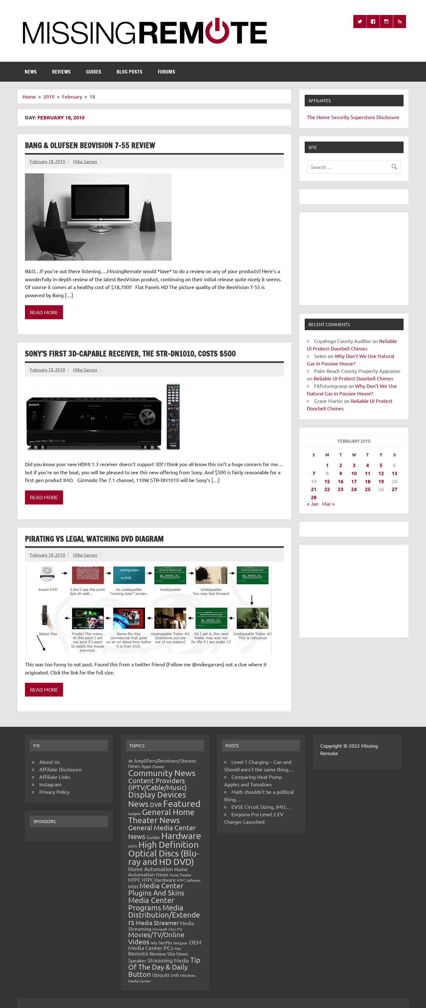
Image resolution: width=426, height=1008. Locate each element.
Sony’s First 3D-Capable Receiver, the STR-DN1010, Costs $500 (130, 353)
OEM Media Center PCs (164, 945)
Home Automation (150, 869)
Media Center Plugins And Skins (156, 889)
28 (314, 497)
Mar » (328, 503)
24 (354, 489)
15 (327, 481)
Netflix (165, 942)
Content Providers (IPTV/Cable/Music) (157, 783)
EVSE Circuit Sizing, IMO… (260, 806)
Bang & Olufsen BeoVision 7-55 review (90, 145)
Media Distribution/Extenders (164, 915)
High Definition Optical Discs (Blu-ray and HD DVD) (163, 853)
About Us (49, 762)
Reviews (61, 71)
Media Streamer (157, 922)
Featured (182, 803)
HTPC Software (189, 880)
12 (381, 473)
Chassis (158, 766)
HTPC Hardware (159, 880)
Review (158, 953)
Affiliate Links (54, 777)
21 (314, 489)
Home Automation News (158, 871)
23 (340, 489)
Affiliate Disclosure (60, 769)
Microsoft (159, 929)
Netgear (180, 942)
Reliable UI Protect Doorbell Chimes (353, 378)
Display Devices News (157, 799)
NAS (154, 942)
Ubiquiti (160, 975)
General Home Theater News (161, 816)
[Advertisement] (354, 259)
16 (340, 481)
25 (367, 489)
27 (394, 489)
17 (354, 481)
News (31, 71)
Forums (166, 71)
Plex (177, 948)
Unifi (175, 975)
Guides (93, 71)
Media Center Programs (151, 903)
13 (394, 473)
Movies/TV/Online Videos (156, 937)
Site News (177, 954)
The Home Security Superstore (341, 117)
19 (381, 481)
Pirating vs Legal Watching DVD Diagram (94, 538)
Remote (138, 953)
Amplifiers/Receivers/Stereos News (162, 763)
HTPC (134, 879)
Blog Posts (130, 71)
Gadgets (134, 813)
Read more (44, 312)
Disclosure (387, 117)
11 (367, 473)
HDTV (132, 846)
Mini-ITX (175, 929)
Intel (133, 886)
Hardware (181, 835)
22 (327, 489)
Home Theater (180, 874)
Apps (146, 766)
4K (130, 761)
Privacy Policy (54, 792)
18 (367, 481)
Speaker (137, 960)
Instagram (50, 784)
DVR (156, 804)
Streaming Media (168, 960)
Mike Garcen (85, 161)
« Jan (312, 503)
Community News (162, 773)
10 (354, 473)
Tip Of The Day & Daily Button (164, 966)
